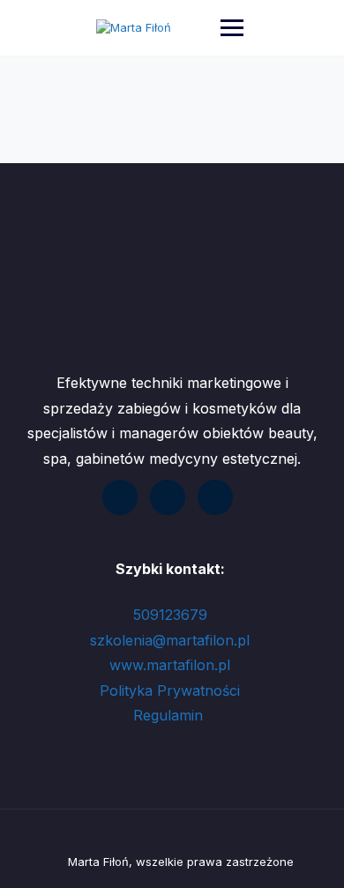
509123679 (170, 614)
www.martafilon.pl (169, 665)
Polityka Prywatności (170, 690)
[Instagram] (215, 497)
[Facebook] (120, 497)
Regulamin (170, 715)
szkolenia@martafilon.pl (170, 640)
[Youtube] (167, 497)
